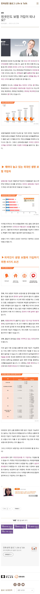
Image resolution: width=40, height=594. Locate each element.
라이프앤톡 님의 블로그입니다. (12, 550)
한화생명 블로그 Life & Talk (14, 3)
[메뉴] (37, 3)
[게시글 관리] (10, 508)
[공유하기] (7, 508)
